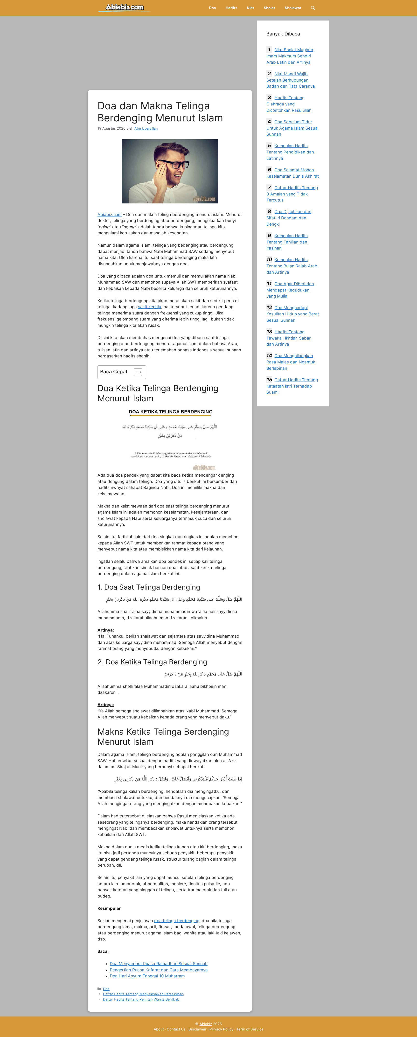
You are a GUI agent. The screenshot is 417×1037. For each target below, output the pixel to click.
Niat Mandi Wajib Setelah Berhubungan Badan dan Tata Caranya (290, 80)
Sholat (269, 8)
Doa (212, 8)
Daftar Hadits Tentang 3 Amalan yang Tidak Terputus (292, 194)
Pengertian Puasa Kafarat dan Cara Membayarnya (159, 969)
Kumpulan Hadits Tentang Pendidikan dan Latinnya (290, 152)
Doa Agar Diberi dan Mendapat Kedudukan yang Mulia (290, 290)
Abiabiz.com (109, 214)
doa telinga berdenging (176, 920)
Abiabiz (206, 1024)
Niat (250, 8)
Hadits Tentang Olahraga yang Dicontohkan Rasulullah (289, 104)
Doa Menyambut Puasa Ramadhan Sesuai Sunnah (159, 963)
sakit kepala (149, 306)
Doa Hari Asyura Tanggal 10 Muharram (147, 976)
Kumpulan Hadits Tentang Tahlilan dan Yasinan (287, 242)
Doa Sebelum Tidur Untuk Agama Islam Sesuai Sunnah (292, 128)
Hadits (231, 8)
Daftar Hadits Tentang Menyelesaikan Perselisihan (143, 994)
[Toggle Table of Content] (135, 372)
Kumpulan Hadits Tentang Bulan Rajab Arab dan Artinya (291, 266)
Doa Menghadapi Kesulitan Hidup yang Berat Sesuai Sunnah (292, 314)
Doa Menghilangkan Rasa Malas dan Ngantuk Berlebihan (290, 362)
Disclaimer (197, 1029)
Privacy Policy (221, 1029)
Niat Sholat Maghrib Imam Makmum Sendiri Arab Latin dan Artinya (289, 56)
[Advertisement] (170, 54)
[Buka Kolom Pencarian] (313, 8)
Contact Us (176, 1029)
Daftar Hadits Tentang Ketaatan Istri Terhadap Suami (292, 386)
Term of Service (250, 1029)
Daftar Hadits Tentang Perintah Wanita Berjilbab (141, 999)
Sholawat (293, 8)
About (159, 1029)
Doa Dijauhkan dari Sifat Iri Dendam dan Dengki (288, 218)
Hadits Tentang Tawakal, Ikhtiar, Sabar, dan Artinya (289, 338)
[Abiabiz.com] (124, 8)
